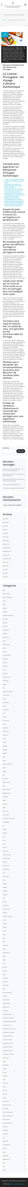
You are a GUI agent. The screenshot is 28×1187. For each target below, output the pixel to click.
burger (4, 684)
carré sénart (6, 695)
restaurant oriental (7, 1050)
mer (4, 898)
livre (4, 836)
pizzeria (5, 967)
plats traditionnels (7, 56)
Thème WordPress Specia (17, 1184)
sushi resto (5, 1083)
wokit (4, 1170)
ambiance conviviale (8, 49)
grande (4, 771)
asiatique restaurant (8, 615)
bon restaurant (6, 655)
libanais (5, 829)
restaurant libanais (7, 1036)
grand (4, 767)
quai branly (5, 985)
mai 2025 (5, 573)
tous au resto (6, 1119)
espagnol (5, 746)
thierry (4, 1097)
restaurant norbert (7, 1047)
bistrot (4, 648)
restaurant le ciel (7, 1025)
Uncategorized (6, 1144)
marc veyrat (6, 876)
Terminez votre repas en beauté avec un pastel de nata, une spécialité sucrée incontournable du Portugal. (14, 195)
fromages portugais (14, 53)
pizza (4, 963)
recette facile (6, 999)
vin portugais (21, 59)
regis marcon (6, 1007)
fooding (5, 749)
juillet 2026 (5, 522)
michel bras (6, 905)
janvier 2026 (6, 544)
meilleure (5, 891)
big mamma (6, 637)
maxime (5, 883)
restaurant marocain (8, 1043)
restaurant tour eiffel (8, 1054)
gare (4, 757)
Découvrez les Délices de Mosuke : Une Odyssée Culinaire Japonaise (13, 469)
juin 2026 (5, 526)
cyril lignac (5, 728)
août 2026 (5, 518)
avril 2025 (5, 576)
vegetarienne (6, 1159)
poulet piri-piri (15, 56)
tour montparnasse (8, 1112)
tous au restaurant (7, 1115)
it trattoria (5, 796)
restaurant (5, 1010)
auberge (5, 622)
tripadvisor (5, 1130)
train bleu (5, 1126)
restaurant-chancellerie (9, 48)
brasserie (5, 673)
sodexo (5, 1072)
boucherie (5, 659)
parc (4, 938)
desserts (11, 52)
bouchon (5, 662)
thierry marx (6, 1101)
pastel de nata (20, 55)
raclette (5, 996)
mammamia (6, 869)
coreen (4, 717)
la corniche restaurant (8, 818)
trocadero (5, 1134)
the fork (5, 1094)
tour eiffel (5, 1108)
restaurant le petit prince (9, 1028)
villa (4, 1163)
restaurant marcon (7, 1039)
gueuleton (5, 778)
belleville (5, 633)
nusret (4, 931)
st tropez (5, 1076)
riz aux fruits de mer (13, 58)
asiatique (5, 612)
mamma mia (6, 865)
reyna (4, 1061)
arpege (4, 608)
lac (3, 825)
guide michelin (6, 782)
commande (6, 709)
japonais (5, 804)
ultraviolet (5, 1141)
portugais (20, 48)
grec (4, 775)
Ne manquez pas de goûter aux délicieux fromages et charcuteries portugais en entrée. (13, 185)
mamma (5, 862)
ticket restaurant (7, 1105)
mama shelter (6, 858)
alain (4, 590)
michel (4, 902)
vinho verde (6, 61)
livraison (5, 833)
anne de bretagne (7, 597)
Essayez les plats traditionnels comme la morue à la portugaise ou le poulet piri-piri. (14, 181)
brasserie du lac (7, 677)
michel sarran (6, 909)
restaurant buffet (7, 1014)
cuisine (4, 724)
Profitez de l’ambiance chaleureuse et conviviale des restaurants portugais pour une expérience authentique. (14, 204)
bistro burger (6, 644)
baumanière (6, 630)
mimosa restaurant (8, 916)
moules (5, 923)
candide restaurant (8, 691)
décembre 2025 (7, 547)
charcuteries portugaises (13, 51)
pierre (4, 956)
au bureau (5, 619)
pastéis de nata (12, 55)
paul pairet (5, 945)
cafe (4, 688)
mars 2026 (5, 537)
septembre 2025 (7, 558)
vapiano (5, 1148)
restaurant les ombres (8, 1032)
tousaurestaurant (7, 1123)
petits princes (6, 952)
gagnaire (5, 753)
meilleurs (5, 894)
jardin (4, 807)
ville (4, 1166)
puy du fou (5, 981)
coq (4, 713)
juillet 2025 (5, 566)
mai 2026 (5, 529)
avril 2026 (5, 533)
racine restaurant (7, 992)
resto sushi (5, 1057)
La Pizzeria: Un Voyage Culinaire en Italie (13, 488)
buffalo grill (6, 680)
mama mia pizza (7, 854)
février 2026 (6, 540)
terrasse (5, 1090)
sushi (4, 1079)
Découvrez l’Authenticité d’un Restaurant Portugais (13, 67)
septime (5, 1068)
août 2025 (5, 562)
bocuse (5, 651)
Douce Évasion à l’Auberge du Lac (11, 484)
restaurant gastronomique (9, 1021)
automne (5, 626)
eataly (4, 738)
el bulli (4, 742)
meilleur (5, 887)
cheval (4, 699)
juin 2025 (5, 569)
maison (5, 847)
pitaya (4, 960)
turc (4, 1137)
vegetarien (5, 1155)
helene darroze (7, 789)
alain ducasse (6, 593)
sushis (4, 1086)
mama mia (5, 851)
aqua (4, 604)
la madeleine (6, 822)
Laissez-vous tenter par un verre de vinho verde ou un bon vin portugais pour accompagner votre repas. (13, 190)
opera (4, 934)
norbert (5, 927)
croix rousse (6, 720)
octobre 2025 (6, 555)
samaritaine (6, 1065)
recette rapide (6, 1003)
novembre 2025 (7, 551)
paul (4, 941)
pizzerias (5, 970)
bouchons (5, 666)
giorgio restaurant (7, 764)
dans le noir (6, 731)
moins (4, 920)
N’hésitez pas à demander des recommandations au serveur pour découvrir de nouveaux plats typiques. (14, 199)
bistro (4, 641)
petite (4, 949)
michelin (5, 912)
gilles (4, 760)
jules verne (5, 811)
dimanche (5, 735)
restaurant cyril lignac (8, 1018)
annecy (4, 601)
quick (4, 989)
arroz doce (16, 49)
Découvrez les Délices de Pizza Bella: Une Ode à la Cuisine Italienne (13, 480)
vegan (4, 1152)
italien (4, 800)
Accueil (4, 20)
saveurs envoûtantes (12, 59)
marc (4, 873)
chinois (4, 706)
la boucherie (6, 815)
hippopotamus (6, 793)
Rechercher (6, 448)
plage (4, 974)
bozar (4, 670)
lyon (4, 844)
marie (4, 880)
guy (4, 786)
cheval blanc (6, 702)
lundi (4, 840)
